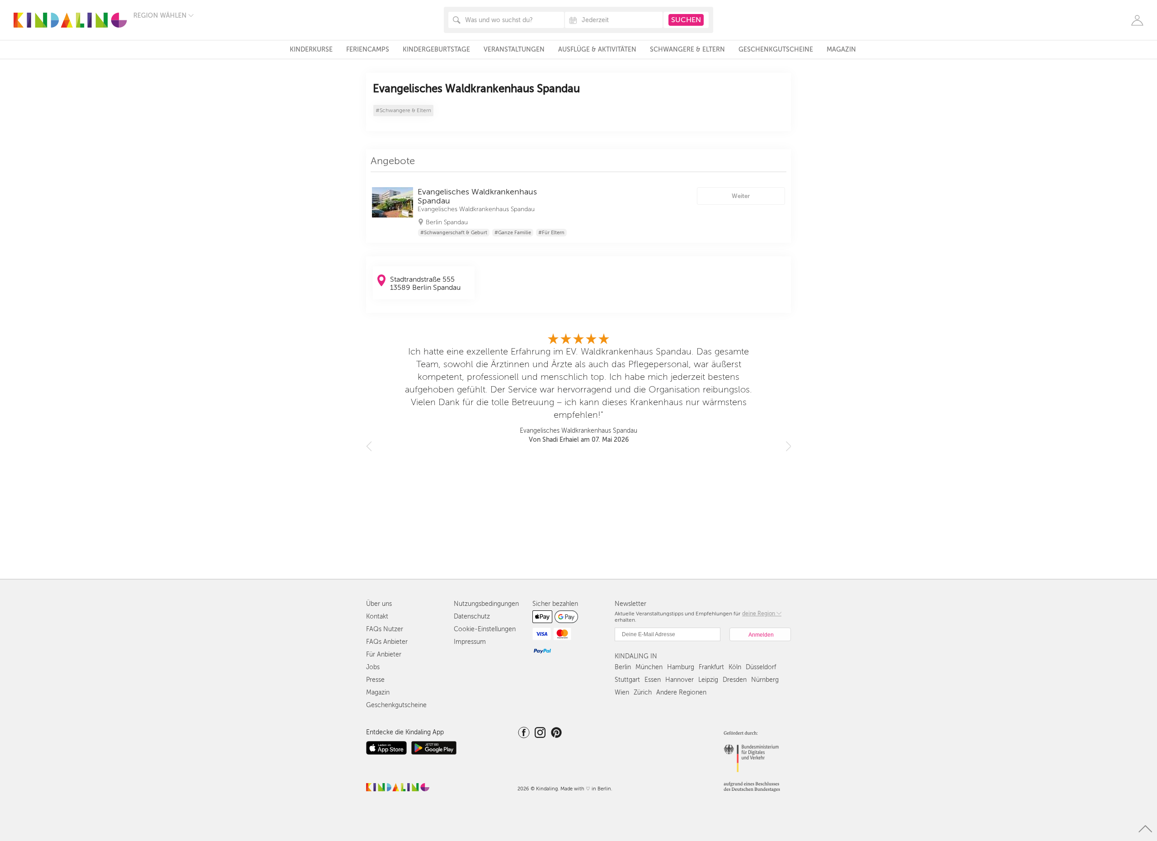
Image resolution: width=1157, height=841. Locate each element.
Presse (375, 679)
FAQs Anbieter (387, 641)
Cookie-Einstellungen (485, 629)
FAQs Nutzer (384, 629)
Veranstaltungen (514, 49)
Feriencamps (367, 49)
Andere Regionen (681, 692)
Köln (735, 667)
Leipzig (708, 679)
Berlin (623, 667)
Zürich (643, 692)
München (649, 667)
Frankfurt (711, 667)
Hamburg (680, 667)
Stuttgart (627, 679)
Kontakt (377, 616)
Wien (622, 692)
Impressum (470, 641)
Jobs (373, 667)
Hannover (679, 679)
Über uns (379, 603)
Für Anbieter (383, 654)
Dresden (735, 679)
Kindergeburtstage (436, 49)
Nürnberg (765, 679)
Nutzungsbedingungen (486, 603)
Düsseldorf (761, 667)
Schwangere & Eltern (687, 49)
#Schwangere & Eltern (403, 110)
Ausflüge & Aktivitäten (597, 49)
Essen (652, 679)
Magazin (841, 49)
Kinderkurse (311, 49)
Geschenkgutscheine (775, 49)
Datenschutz (472, 616)
